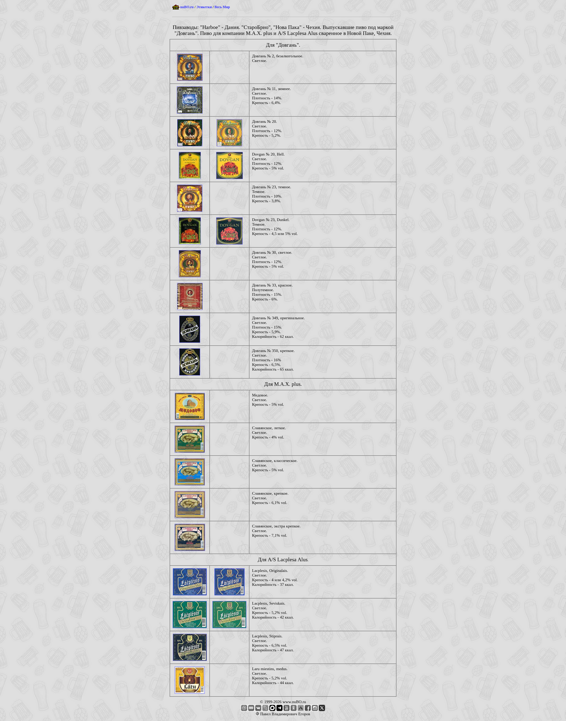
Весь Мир (222, 7)
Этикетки (204, 7)
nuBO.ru (187, 7)
